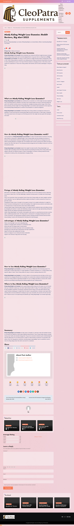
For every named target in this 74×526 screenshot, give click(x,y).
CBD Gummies (60, 75)
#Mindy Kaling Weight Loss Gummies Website (30, 41)
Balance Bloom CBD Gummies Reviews (27, 505)
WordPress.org (60, 118)
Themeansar (45, 522)
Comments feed (60, 115)
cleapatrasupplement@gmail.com (25, 357)
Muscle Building (60, 95)
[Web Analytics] (2, 525)
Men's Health (59, 93)
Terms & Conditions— (61, 21)
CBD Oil (58, 78)
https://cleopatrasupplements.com (25, 360)
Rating (4, 467)
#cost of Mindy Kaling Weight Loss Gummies (14, 41)
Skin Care (59, 98)
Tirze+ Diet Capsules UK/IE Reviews (44, 427)
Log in (58, 109)
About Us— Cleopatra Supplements (61, 7)
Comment (5, 451)
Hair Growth (59, 84)
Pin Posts (61, 16)
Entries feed (59, 112)
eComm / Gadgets (60, 81)
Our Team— (61, 14)
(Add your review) (38, 436)
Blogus (40, 522)
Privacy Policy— (60, 18)
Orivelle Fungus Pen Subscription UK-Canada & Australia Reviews (62, 49)
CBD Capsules (60, 73)
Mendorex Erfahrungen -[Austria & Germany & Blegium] (63, 54)
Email (4, 474)
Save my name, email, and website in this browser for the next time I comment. (20, 484)
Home (61, 4)
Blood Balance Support (61, 67)
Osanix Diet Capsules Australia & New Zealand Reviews (28, 427)
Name (4, 468)
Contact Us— (61, 11)
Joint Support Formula (61, 90)
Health (58, 87)
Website (5, 479)
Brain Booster (60, 70)
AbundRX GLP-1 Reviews (11, 427)
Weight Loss (7, 31)
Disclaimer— (61, 13)
